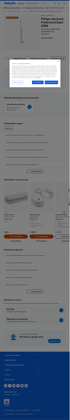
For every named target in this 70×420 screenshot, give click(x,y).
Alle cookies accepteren (50, 82)
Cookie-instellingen (17, 82)
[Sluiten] (58, 61)
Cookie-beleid (37, 78)
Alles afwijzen (37, 82)
